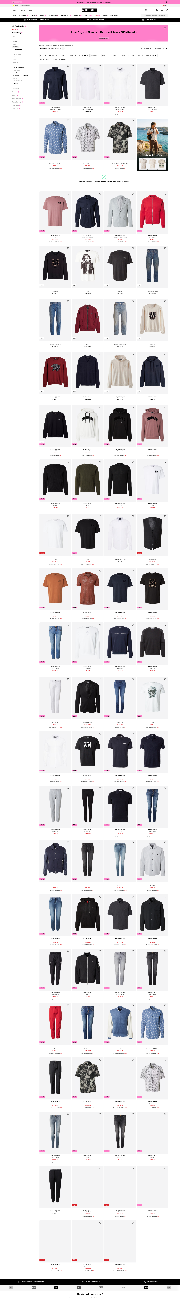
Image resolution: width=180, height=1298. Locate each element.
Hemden (56, 45)
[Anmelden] (151, 10)
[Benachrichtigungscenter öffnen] (157, 10)
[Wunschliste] (162, 10)
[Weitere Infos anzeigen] (55, 115)
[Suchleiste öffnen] (142, 15)
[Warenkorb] (167, 10)
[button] (146, 48)
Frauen (14, 10)
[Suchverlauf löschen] (167, 15)
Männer (22, 10)
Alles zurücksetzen (61, 59)
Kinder (30, 10)
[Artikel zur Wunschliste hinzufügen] (68, 66)
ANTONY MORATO (67, 45)
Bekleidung (49, 45)
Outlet (16, 5)
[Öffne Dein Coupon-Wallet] (146, 10)
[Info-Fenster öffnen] (167, 2)
